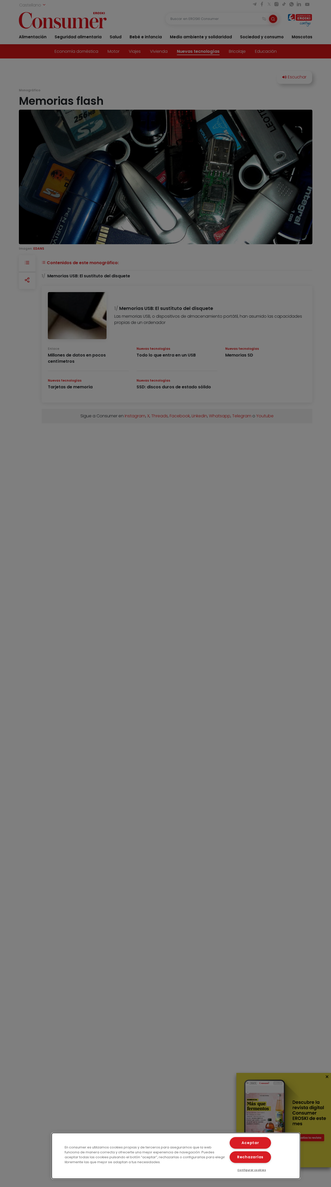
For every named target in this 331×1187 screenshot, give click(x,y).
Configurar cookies (251, 1170)
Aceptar (250, 1142)
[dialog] (176, 1156)
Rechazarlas (250, 1157)
